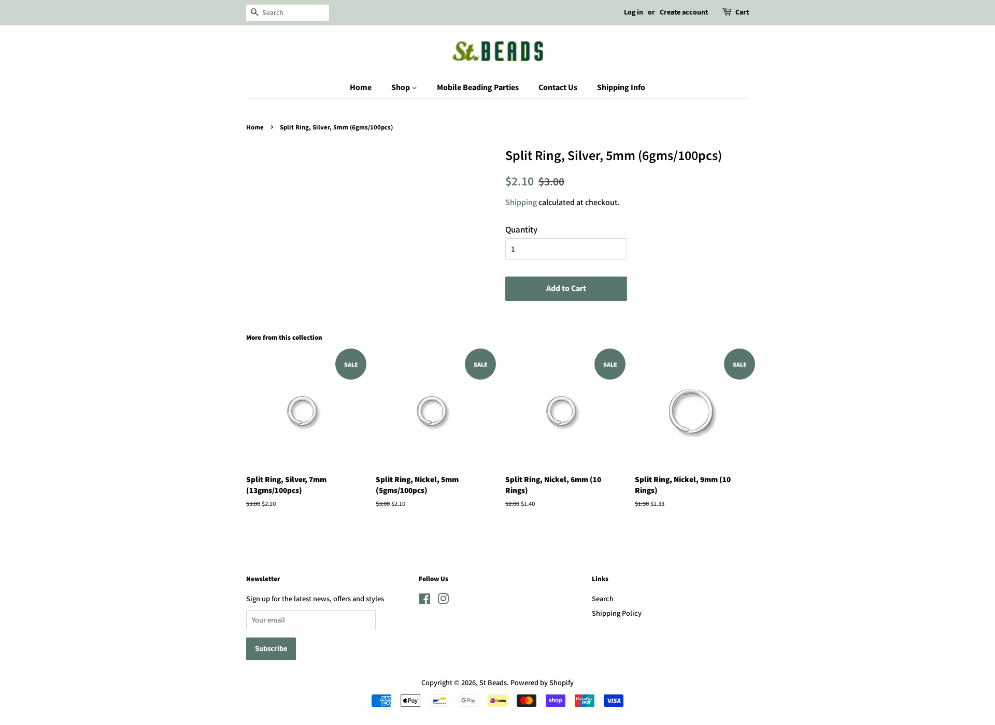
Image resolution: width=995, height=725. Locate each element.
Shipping (521, 202)
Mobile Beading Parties (478, 87)
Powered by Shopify (542, 682)
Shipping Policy (617, 613)
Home (361, 87)
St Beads (493, 682)
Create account (684, 12)
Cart (742, 12)
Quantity (521, 229)
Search (603, 598)
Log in (633, 12)
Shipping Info (621, 87)
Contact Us (557, 87)
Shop (401, 87)
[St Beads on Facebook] (425, 600)
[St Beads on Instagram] (443, 600)
